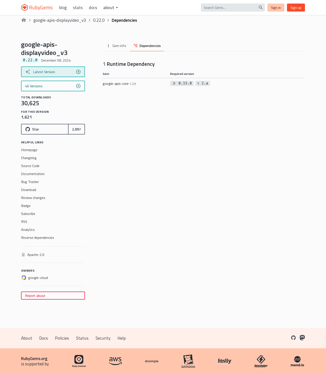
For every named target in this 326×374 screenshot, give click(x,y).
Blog (63, 7)
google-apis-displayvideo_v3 (59, 20)
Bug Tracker (30, 181)
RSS (24, 221)
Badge (26, 205)
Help (122, 338)
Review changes (33, 197)
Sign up (296, 7)
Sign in (276, 7)
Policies (62, 338)
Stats (78, 7)
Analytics (28, 229)
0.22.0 (99, 20)
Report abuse (35, 295)
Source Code (30, 165)
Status (82, 338)
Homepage (29, 149)
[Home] (23, 20)
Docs (93, 7)
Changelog (29, 157)
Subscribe (28, 213)
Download (28, 189)
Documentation (33, 173)
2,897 (76, 129)
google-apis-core (119, 83)
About (26, 338)
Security (103, 338)
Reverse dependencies (37, 237)
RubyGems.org (34, 358)
